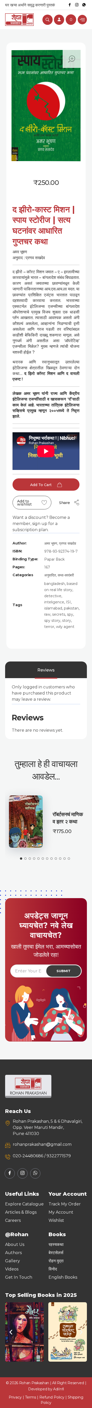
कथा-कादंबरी (66, 575)
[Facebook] (69, 5)
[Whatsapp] (84, 5)
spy (70, 614)
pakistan (71, 608)
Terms (30, 1397)
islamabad (53, 608)
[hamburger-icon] (82, 19)
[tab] (46, 670)
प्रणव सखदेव (67, 543)
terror (49, 626)
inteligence (54, 602)
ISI (68, 602)
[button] (11, 1332)
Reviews (46, 670)
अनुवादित (50, 575)
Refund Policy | (53, 1397)
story (66, 620)
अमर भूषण (50, 543)
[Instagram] (77, 5)
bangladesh (54, 583)
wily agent (65, 626)
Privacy (15, 1397)
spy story (52, 620)
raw (47, 614)
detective (52, 596)
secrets (58, 614)
